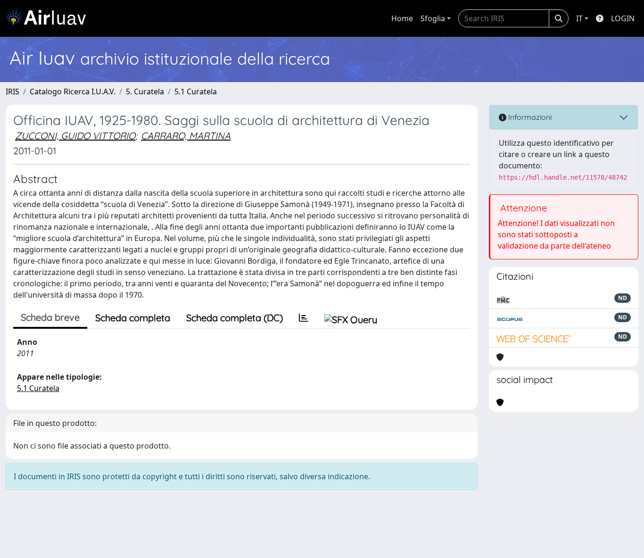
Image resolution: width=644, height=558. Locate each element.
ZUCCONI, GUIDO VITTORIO (75, 136)
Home (402, 18)
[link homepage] (49, 18)
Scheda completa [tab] (132, 318)
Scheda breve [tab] (50, 317)
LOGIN (623, 18)
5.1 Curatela (195, 91)
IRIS (12, 91)
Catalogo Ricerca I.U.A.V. (73, 91)
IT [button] (579, 18)
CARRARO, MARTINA (186, 136)
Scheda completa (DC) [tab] (234, 318)
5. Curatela (145, 91)
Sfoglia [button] (433, 18)
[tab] (303, 318)
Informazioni (529, 117)
